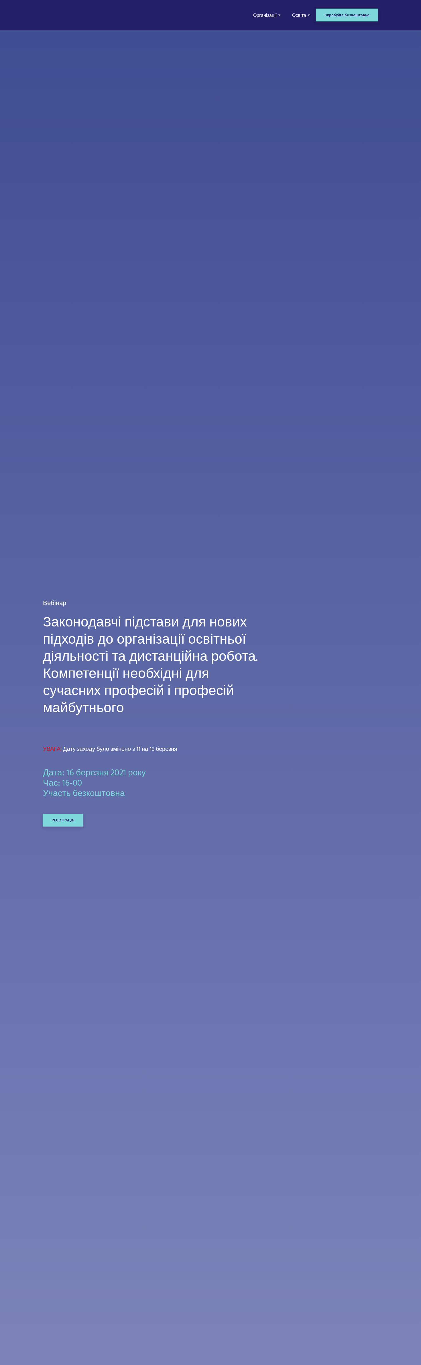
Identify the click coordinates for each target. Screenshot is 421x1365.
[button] (347, 15)
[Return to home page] (68, 15)
